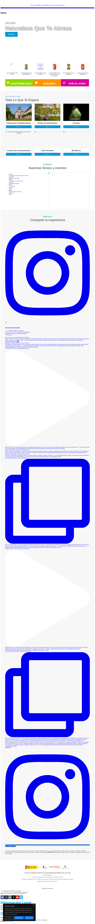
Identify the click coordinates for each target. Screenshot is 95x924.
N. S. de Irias (12, 186)
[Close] (34, 905)
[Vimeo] (21, 897)
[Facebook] (2, 897)
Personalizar (9, 917)
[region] (19, 912)
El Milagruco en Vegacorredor (16, 181)
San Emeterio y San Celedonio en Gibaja (18, 175)
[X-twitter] (13, 897)
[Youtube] (17, 897)
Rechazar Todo (19, 917)
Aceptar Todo (29, 917)
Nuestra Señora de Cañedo (15, 191)
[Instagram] (6, 897)
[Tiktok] (10, 897)
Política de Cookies (13, 914)
